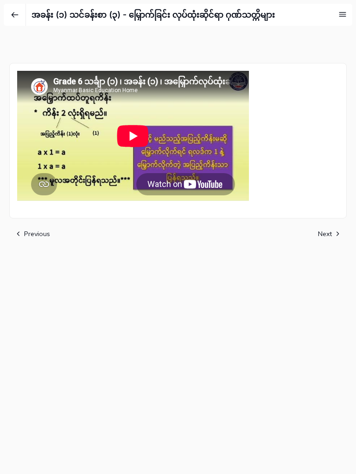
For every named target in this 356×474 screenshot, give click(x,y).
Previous (37, 234)
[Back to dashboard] (15, 15)
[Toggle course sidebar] (342, 14)
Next (325, 234)
